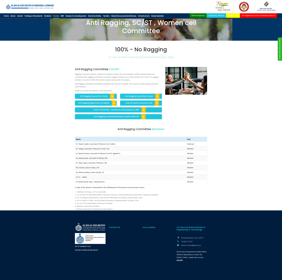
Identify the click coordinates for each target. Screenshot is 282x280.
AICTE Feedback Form (83, 246)
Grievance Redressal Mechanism (86, 250)
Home (123, 38)
